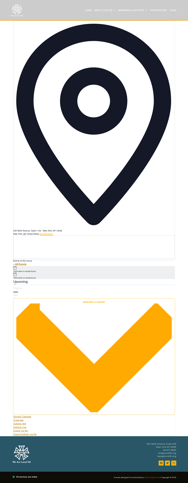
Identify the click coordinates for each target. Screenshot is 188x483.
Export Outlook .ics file (25, 434)
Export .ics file (20, 430)
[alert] (94, 269)
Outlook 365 (19, 423)
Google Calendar (22, 416)
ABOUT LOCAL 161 (103, 10)
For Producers (158, 10)
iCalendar (18, 420)
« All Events (19, 264)
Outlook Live (19, 427)
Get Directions (46, 233)
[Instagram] (173, 463)
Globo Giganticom (152, 477)
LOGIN (173, 10)
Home (88, 10)
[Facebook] (161, 463)
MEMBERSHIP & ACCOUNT (131, 10)
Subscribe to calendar (94, 301)
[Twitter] (167, 463)
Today (15, 291)
